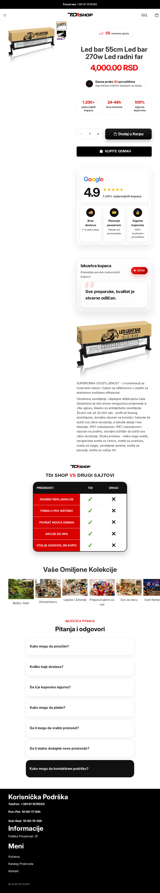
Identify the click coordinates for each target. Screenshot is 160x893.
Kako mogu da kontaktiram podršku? (59, 773)
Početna (14, 861)
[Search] (143, 15)
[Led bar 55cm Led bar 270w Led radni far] (114, 353)
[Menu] (5, 15)
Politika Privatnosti (21, 840)
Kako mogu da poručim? (49, 651)
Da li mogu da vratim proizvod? (54, 732)
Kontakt (13, 875)
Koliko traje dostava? (46, 671)
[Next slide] (147, 597)
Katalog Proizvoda (20, 868)
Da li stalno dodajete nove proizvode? (59, 753)
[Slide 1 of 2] (61, 25)
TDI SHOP (24, 888)
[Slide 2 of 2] (61, 35)
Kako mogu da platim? (47, 712)
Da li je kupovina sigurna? (50, 691)
